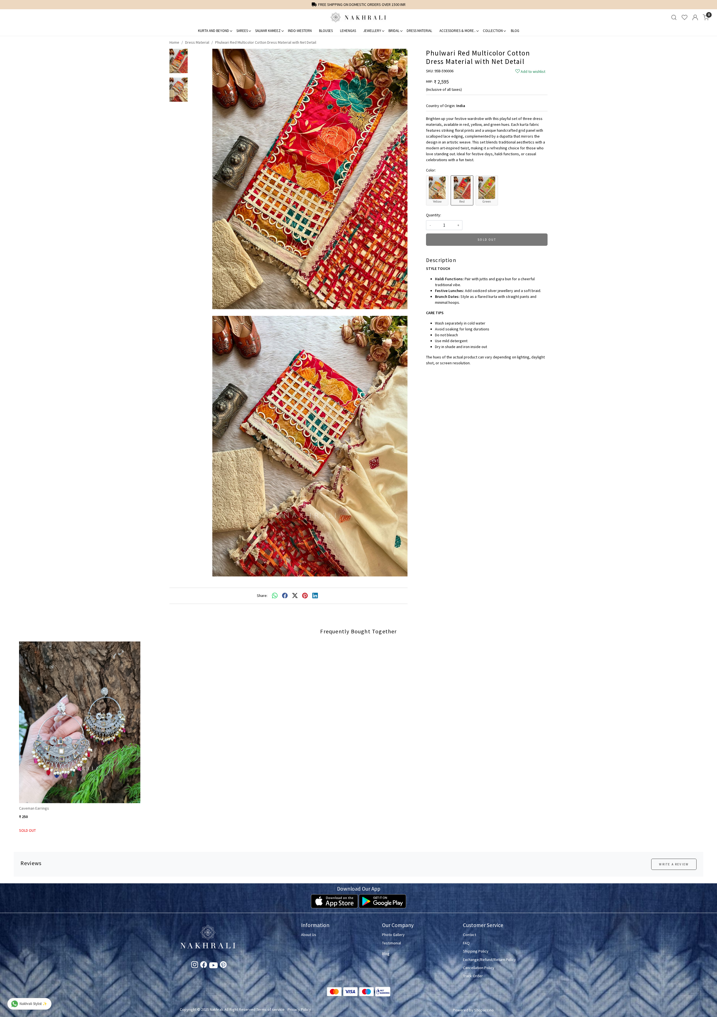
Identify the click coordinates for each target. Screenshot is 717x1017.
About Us (308, 934)
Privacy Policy (299, 1009)
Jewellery (372, 30)
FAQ (466, 943)
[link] (674, 17)
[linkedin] (315, 595)
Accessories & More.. (457, 30)
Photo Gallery (393, 934)
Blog (515, 30)
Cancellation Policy (478, 967)
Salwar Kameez (268, 30)
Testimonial (391, 943)
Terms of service (270, 1009)
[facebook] (285, 595)
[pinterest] (305, 595)
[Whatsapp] (275, 595)
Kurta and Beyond (213, 30)
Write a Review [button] (674, 864)
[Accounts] (695, 17)
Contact (469, 934)
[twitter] (295, 595)
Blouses (326, 30)
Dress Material (419, 30)
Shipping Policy (475, 951)
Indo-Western (300, 30)
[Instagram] (194, 965)
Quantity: (433, 214)
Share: (262, 595)
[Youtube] (213, 966)
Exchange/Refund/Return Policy (489, 959)
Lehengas (348, 30)
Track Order (473, 975)
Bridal (393, 30)
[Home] (358, 17)
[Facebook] (203, 965)
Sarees (242, 30)
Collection (493, 30)
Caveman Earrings (34, 808)
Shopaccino (484, 1010)
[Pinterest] (223, 965)
